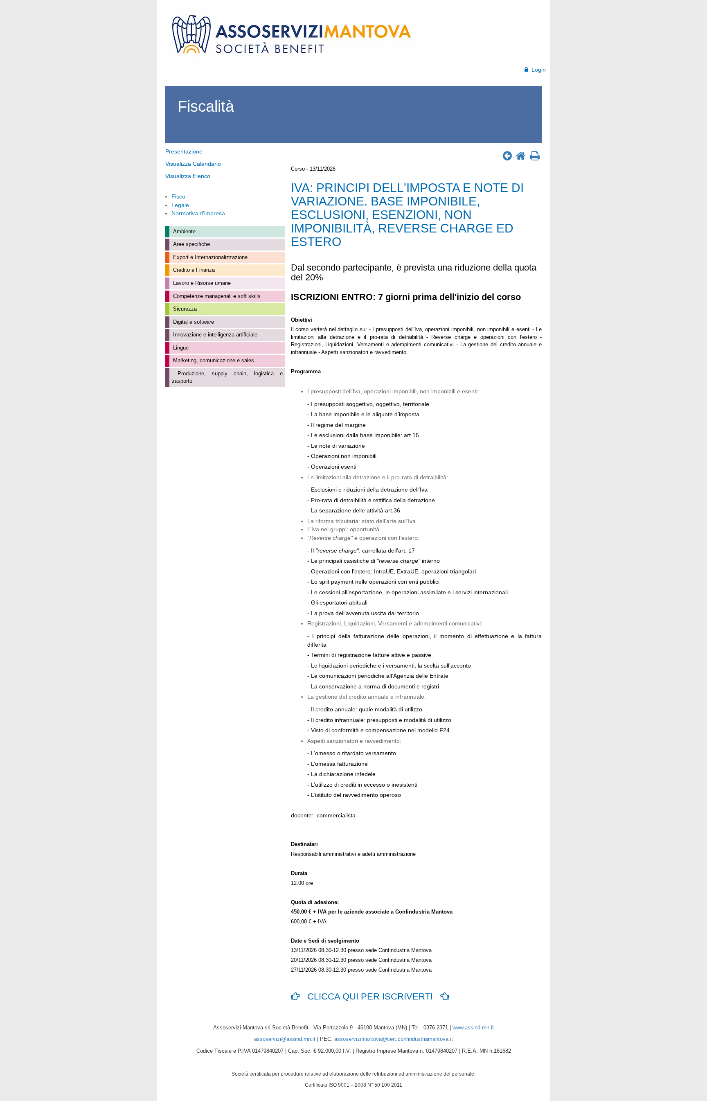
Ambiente (183, 231)
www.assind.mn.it (473, 1027)
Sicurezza (184, 309)
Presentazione (184, 151)
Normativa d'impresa (198, 213)
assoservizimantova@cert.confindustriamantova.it (393, 1039)
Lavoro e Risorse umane (201, 283)
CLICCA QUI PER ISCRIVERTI (370, 996)
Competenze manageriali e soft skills (216, 296)
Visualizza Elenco (187, 176)
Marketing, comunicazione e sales (212, 360)
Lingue (180, 348)
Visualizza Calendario (193, 163)
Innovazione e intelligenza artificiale (214, 335)
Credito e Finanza (193, 270)
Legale (180, 205)
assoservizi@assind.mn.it (284, 1039)
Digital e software (192, 322)
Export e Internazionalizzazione (209, 257)
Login (537, 69)
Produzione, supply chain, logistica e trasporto (227, 377)
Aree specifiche (190, 244)
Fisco (178, 196)
